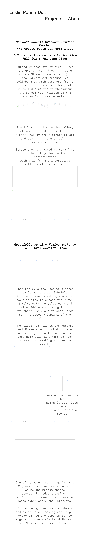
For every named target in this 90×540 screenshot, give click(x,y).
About (74, 18)
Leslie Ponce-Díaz (28, 12)
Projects (55, 18)
